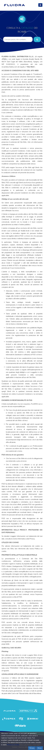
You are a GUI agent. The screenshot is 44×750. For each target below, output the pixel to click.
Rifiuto (40, 748)
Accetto (32, 748)
